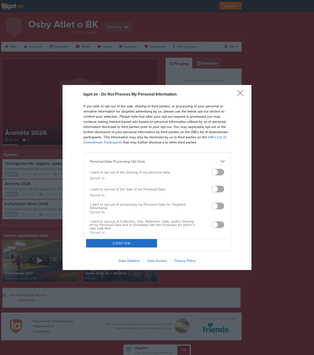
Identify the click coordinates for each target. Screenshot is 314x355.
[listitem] (157, 161)
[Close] (242, 94)
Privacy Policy (185, 261)
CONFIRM (122, 243)
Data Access (157, 261)
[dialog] (157, 177)
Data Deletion (129, 261)
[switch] (217, 172)
